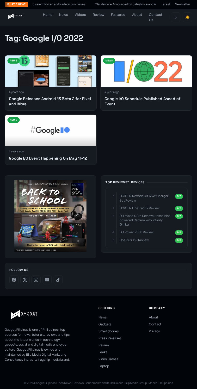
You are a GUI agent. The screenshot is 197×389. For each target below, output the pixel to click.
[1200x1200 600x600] (50, 250)
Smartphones (108, 331)
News (63, 14)
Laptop (103, 366)
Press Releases (110, 338)
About (137, 14)
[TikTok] (58, 279)
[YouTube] (47, 279)
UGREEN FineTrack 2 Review (140, 208)
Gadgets (104, 324)
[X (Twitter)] (25, 279)
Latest (165, 4)
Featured (118, 14)
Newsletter (182, 4)
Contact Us (155, 17)
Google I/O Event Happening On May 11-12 (48, 158)
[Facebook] (13, 279)
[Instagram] (36, 279)
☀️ (187, 17)
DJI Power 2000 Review (137, 232)
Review (98, 14)
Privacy (154, 331)
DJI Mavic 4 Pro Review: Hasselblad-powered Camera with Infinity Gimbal (146, 220)
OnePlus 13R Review (134, 240)
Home (47, 14)
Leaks (102, 352)
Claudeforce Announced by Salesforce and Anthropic (125, 4)
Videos (80, 14)
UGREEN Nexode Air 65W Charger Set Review (144, 198)
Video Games (108, 359)
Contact (155, 324)
